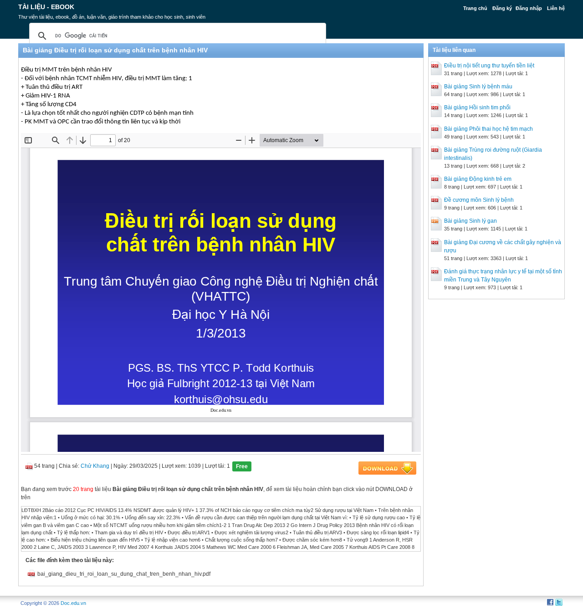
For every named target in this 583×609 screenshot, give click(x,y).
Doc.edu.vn (73, 603)
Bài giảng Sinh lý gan (470, 221)
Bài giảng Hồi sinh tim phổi (477, 107)
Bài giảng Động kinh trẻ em (477, 179)
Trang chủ (475, 8)
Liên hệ (556, 8)
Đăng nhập (529, 8)
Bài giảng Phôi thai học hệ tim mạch (488, 129)
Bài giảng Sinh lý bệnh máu (478, 86)
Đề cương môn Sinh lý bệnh (479, 200)
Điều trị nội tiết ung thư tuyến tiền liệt (489, 65)
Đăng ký (502, 8)
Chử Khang (95, 466)
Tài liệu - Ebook (46, 6)
